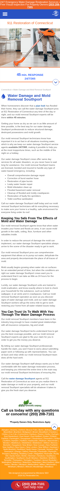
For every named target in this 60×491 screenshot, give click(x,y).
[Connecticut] (55, 15)
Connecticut (6, 90)
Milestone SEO (42, 473)
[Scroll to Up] (54, 427)
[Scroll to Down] (56, 82)
